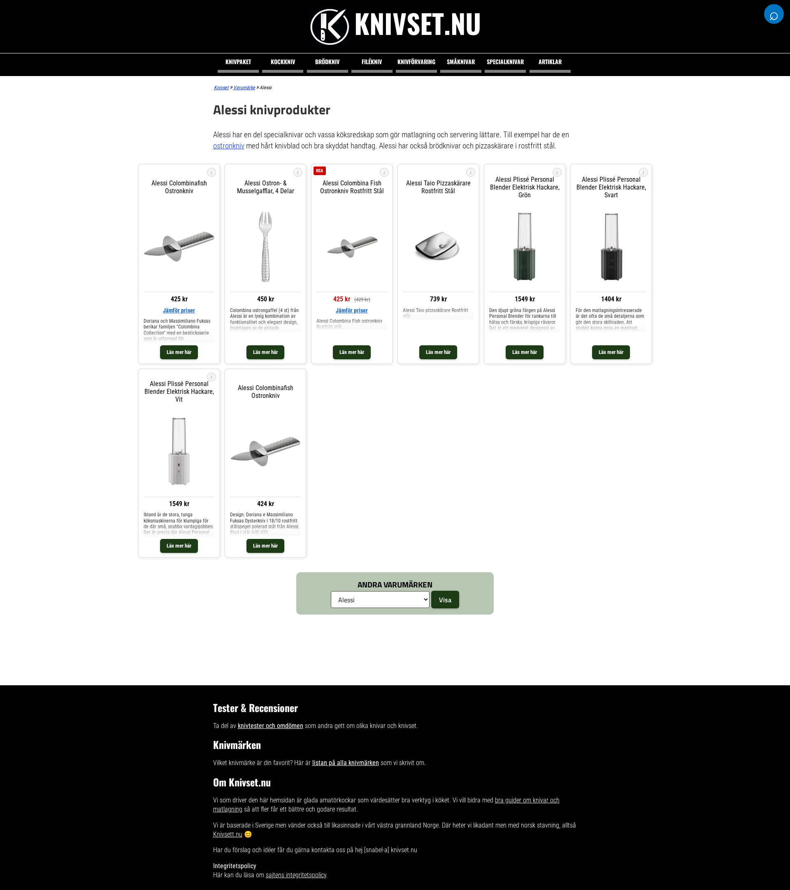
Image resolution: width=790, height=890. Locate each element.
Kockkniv (283, 61)
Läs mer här (179, 352)
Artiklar (550, 61)
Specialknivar (505, 61)
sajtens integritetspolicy (296, 875)
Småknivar (461, 61)
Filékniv (372, 61)
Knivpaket (238, 61)
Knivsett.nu (227, 834)
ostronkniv (228, 145)
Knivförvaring (416, 61)
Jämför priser (179, 310)
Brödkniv (327, 61)
